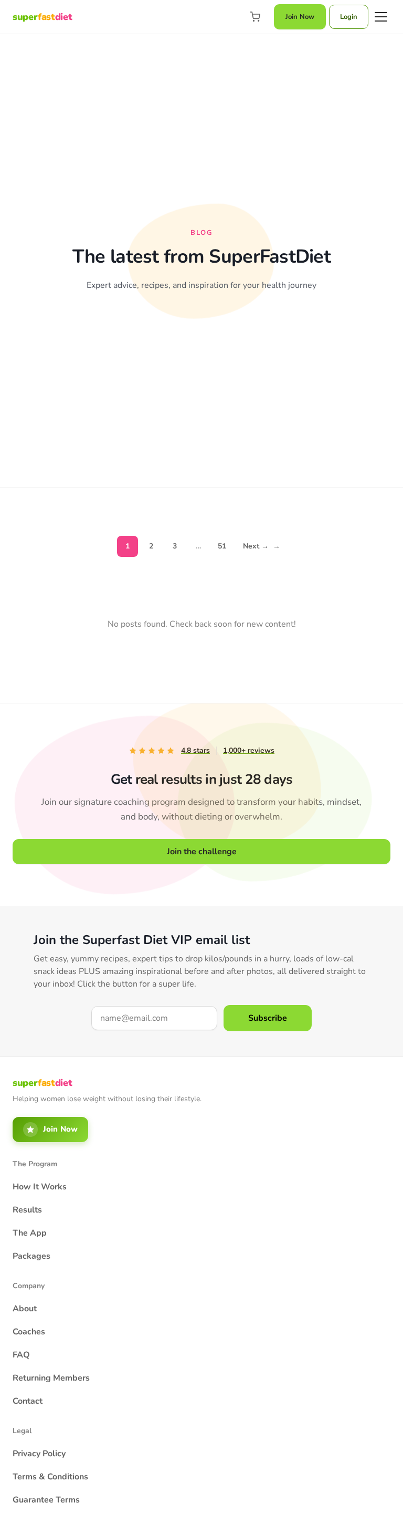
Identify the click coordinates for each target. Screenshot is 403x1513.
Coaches (29, 1332)
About (25, 1308)
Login (348, 17)
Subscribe (267, 1018)
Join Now (299, 17)
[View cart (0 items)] (255, 16)
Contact (28, 1401)
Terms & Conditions (50, 1477)
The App (30, 1233)
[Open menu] (381, 16)
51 (222, 546)
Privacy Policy (39, 1453)
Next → (261, 546)
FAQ (21, 1355)
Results (27, 1210)
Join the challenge (202, 851)
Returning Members (51, 1378)
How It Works (40, 1187)
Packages (31, 1256)
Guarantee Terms (46, 1500)
